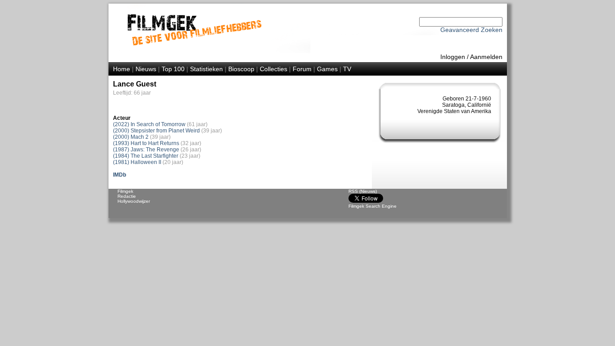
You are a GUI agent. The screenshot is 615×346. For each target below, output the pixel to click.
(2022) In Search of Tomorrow (149, 124)
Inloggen (452, 56)
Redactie (127, 196)
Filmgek (125, 191)
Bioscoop (241, 69)
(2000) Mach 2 (131, 137)
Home (121, 69)
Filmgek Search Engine (372, 206)
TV (347, 69)
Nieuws (146, 69)
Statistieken (206, 69)
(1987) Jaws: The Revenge (146, 149)
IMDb (119, 175)
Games (327, 69)
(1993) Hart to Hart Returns (146, 143)
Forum (302, 69)
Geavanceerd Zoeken (471, 29)
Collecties (273, 69)
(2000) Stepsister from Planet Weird (156, 130)
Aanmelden (486, 56)
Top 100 (173, 69)
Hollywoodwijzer (134, 201)
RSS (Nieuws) (362, 191)
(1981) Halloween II (137, 162)
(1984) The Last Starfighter (145, 156)
